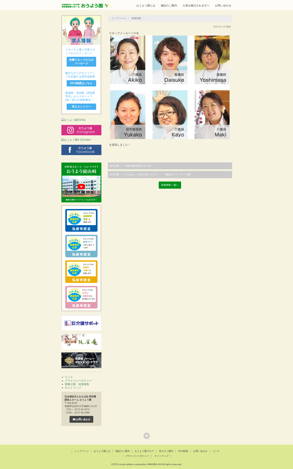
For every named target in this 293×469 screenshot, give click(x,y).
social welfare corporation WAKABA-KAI (140, 464)
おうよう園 (85, 4)
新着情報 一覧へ (170, 185)
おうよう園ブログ (144, 451)
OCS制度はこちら (81, 83)
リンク (69, 377)
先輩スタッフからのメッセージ (81, 61)
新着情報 (136, 18)
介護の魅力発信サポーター (131, 166)
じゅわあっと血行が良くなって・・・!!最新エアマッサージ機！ (151, 174)
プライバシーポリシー (78, 380)
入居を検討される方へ (196, 5)
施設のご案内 (169, 5)
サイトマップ (73, 387)
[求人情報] (81, 30)
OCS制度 (183, 451)
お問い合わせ (223, 5)
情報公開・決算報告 (77, 384)
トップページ (119, 18)
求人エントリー (81, 106)
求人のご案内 (166, 451)
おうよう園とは (145, 5)
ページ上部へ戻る (146, 435)
